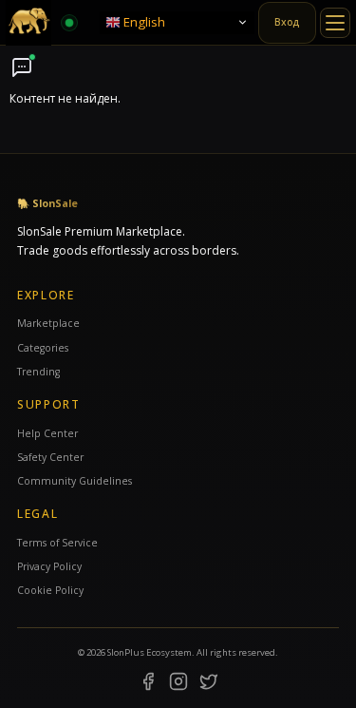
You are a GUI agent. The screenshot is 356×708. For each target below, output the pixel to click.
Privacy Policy (49, 566)
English (143, 20)
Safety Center (50, 457)
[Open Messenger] (22, 67)
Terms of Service (57, 542)
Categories (42, 347)
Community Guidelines (74, 481)
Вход (286, 22)
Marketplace (48, 323)
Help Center (47, 433)
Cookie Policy (50, 590)
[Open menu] (335, 23)
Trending (38, 371)
